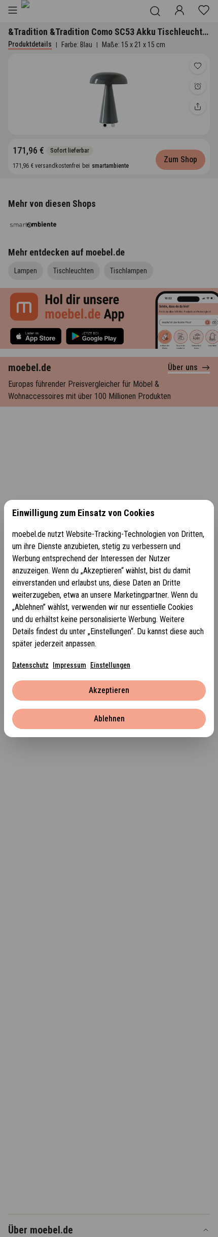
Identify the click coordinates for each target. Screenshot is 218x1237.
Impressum (69, 665)
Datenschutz (30, 665)
